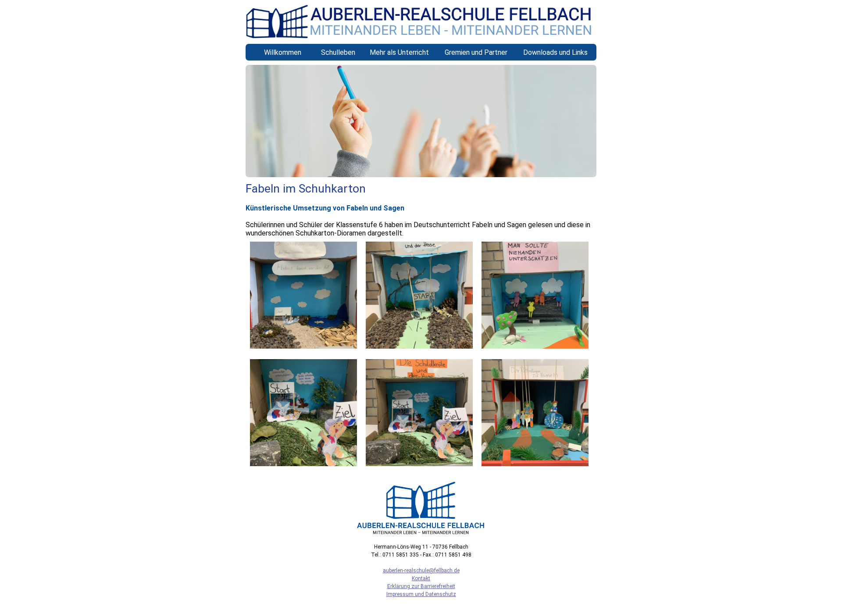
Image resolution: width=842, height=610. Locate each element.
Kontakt (421, 578)
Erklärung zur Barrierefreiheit (421, 586)
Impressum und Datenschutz (421, 594)
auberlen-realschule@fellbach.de (421, 570)
